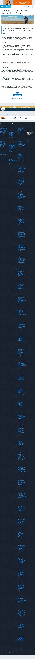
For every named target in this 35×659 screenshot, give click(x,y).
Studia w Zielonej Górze (4, 154)
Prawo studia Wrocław (21, 258)
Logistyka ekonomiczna (21, 349)
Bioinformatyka (20, 578)
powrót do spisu (17, 98)
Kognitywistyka (20, 381)
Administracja (20, 649)
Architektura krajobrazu (21, 626)
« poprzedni (13, 98)
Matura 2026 (11, 162)
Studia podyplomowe (12, 150)
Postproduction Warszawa (22, 263)
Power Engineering (21, 262)
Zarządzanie (20, 155)
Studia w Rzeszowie (3, 146)
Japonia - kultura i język (21, 408)
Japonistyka (20, 407)
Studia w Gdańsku (3, 132)
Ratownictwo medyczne (21, 222)
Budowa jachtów (20, 561)
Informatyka (19, 452)
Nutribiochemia (20, 295)
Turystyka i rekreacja (21, 178)
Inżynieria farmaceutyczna (22, 434)
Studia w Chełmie (3, 130)
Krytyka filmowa (20, 352)
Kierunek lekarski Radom (21, 394)
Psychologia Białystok (21, 236)
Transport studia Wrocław (21, 179)
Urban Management (21, 171)
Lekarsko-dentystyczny (21, 350)
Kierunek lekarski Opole (21, 395)
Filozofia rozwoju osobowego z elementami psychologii (22, 496)
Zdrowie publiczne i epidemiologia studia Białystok (21, 134)
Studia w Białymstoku (3, 127)
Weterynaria (19, 170)
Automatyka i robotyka (21, 614)
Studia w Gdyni (2, 133)
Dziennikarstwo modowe (21, 521)
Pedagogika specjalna (21, 277)
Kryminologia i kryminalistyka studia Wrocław (21, 357)
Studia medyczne (11, 132)
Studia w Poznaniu (3, 144)
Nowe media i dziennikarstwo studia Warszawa (21, 297)
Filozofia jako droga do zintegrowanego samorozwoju (21, 499)
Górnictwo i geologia (21, 468)
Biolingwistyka (20, 577)
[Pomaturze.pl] (6, 6)
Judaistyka (19, 404)
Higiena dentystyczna (21, 459)
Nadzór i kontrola (20, 301)
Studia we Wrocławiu (3, 153)
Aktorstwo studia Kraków (21, 639)
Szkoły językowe (11, 152)
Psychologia (20, 237)
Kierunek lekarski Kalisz (21, 401)
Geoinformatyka (20, 473)
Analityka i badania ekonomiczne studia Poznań (21, 632)
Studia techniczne (11, 138)
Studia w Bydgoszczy (3, 129)
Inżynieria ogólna (20, 419)
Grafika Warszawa (20, 460)
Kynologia (19, 351)
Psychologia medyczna (21, 233)
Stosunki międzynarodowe (22, 196)
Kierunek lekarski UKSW (21, 390)
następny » (22, 98)
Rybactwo (19, 208)
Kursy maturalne (11, 163)
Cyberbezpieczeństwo (21, 545)
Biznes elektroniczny (21, 569)
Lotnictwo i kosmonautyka (22, 341)
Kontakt (24, 6)
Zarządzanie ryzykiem (21, 144)
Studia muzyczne (11, 133)
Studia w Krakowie (3, 139)
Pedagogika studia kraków (22, 276)
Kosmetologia (20, 367)
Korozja (19, 368)
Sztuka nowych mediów (21, 191)
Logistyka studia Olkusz (21, 348)
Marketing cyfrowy (20, 338)
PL (26, 6)
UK (31, 6)
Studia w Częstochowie (3, 131)
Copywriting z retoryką (21, 546)
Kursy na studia (11, 164)
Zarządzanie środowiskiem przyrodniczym (20, 142)
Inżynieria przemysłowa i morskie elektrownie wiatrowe (21, 417)
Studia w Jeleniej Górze (3, 134)
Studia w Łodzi (2, 141)
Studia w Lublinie (3, 140)
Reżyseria (19, 211)
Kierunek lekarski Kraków (21, 400)
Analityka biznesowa (21, 638)
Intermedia (19, 442)
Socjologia (19, 204)
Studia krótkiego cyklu (12, 144)
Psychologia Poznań (12, 146)
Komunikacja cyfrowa (21, 377)
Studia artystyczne (12, 125)
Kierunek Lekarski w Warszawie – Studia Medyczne (21, 386)
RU (29, 6)
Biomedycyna (20, 576)
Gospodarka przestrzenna (22, 465)
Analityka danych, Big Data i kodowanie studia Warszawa (22, 636)
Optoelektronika (20, 288)
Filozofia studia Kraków (21, 494)
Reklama (28, 141)
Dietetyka (19, 530)
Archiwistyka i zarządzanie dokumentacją (20, 620)
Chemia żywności (20, 552)
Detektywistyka (20, 533)
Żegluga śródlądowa (21, 132)
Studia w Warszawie (3, 152)
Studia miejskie (20, 193)
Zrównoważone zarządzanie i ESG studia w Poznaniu (21, 130)
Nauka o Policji (20, 299)
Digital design (20, 526)
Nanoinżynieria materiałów (22, 300)
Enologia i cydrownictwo (21, 508)
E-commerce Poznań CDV (22, 517)
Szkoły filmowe (11, 151)
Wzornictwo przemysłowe (22, 160)
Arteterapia (19, 617)
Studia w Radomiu (3, 145)
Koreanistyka (20, 369)
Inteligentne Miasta (21, 443)
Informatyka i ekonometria (22, 448)
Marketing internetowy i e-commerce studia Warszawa (22, 336)
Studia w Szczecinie (3, 147)
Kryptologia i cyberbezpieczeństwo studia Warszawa (21, 354)
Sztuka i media (20, 192)
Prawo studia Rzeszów (21, 259)
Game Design (20, 484)
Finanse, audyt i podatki (21, 492)
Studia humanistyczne (12, 131)
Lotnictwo (19, 342)
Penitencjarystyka (20, 273)
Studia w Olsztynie (3, 142)
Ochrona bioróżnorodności (22, 291)
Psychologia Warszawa (21, 223)
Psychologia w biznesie (21, 224)
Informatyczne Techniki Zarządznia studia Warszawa (21, 454)
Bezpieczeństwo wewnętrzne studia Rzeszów (21, 585)
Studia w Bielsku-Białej (3, 128)
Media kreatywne (20, 323)
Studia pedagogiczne (12, 134)
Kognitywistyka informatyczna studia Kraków (21, 379)
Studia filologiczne (12, 130)
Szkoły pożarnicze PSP (12, 145)
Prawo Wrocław (11, 148)
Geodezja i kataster (21, 474)
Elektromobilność (20, 512)
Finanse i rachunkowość (21, 493)
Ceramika (19, 557)
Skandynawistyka (20, 205)
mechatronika (20, 329)
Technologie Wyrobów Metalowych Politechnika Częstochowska (21, 186)
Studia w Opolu (2, 143)
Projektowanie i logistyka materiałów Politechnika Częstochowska (21, 247)
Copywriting (19, 547)
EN (28, 6)
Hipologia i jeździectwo (21, 458)
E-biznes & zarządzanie (21, 518)
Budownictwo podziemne (21, 560)
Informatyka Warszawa (12, 147)
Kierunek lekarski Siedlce (21, 393)
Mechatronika (20, 328)
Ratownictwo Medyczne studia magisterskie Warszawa (21, 220)
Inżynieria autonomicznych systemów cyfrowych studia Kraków (22, 440)
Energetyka (19, 509)
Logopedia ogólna (20, 343)
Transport (19, 184)
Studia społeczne (11, 137)
